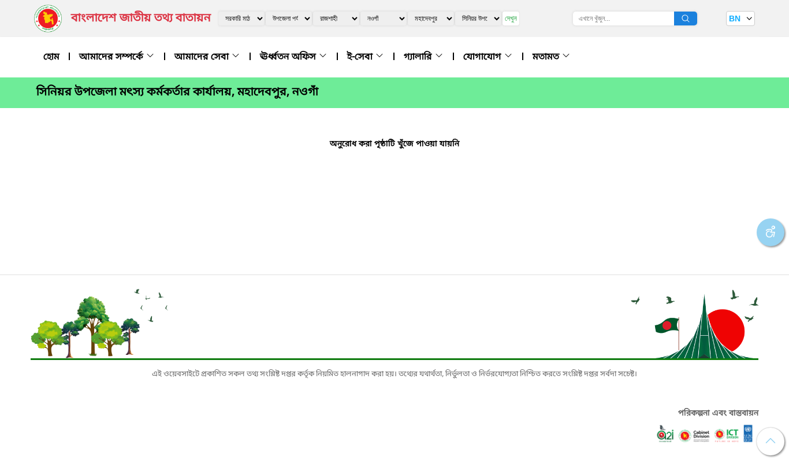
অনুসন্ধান (685, 18)
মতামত (547, 57)
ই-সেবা (361, 57)
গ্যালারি (419, 57)
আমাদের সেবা (202, 57)
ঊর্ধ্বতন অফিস (289, 57)
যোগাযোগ (483, 57)
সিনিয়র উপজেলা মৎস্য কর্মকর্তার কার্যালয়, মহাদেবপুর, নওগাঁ (177, 92)
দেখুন (511, 18)
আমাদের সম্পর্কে (112, 57)
